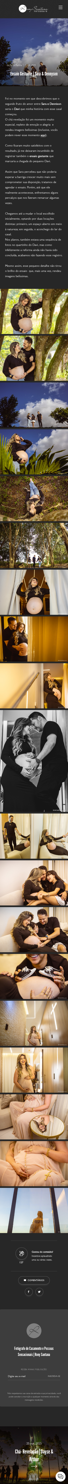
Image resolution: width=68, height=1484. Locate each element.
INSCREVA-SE (54, 1376)
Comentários (36, 1280)
